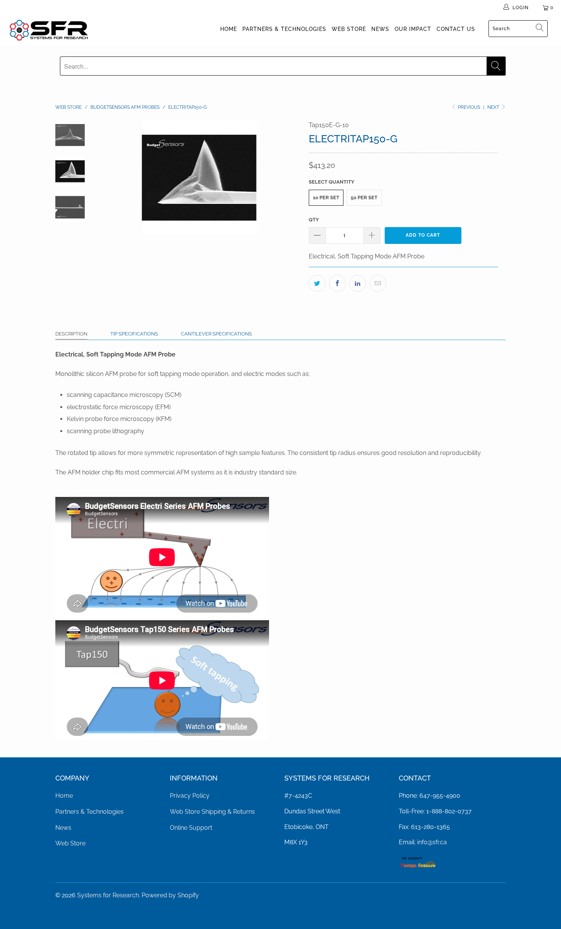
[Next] (290, 177)
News (380, 29)
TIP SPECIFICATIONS (134, 334)
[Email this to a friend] (377, 283)
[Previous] (108, 177)
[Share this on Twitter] (317, 283)
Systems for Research (108, 895)
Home (228, 29)
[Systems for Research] (49, 30)
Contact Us (456, 29)
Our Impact (413, 29)
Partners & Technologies (284, 29)
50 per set (364, 197)
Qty (314, 220)
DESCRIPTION (71, 334)
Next (493, 107)
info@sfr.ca (432, 842)
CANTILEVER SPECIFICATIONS (216, 334)
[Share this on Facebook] (337, 283)
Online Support (191, 827)
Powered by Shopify (170, 895)
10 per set (326, 197)
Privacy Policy (190, 795)
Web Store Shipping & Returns (212, 811)
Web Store (349, 29)
